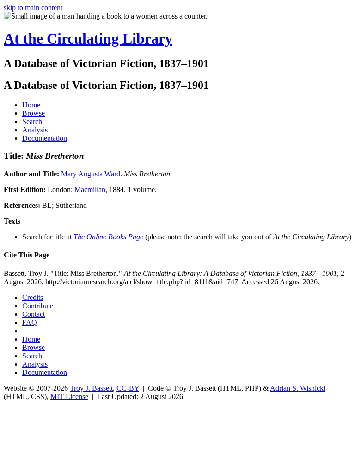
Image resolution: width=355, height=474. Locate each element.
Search (32, 121)
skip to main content (33, 8)
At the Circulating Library (88, 38)
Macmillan (89, 189)
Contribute (37, 306)
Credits (32, 297)
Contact (33, 314)
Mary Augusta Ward (90, 174)
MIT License (69, 396)
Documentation (44, 138)
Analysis (35, 130)
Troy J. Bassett (91, 388)
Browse (33, 113)
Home (31, 105)
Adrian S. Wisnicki (297, 388)
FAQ (29, 322)
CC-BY (127, 388)
